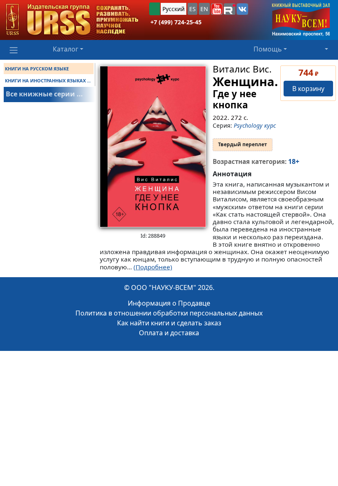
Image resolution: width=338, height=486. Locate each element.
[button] (217, 9)
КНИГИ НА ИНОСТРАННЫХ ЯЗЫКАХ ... (48, 80)
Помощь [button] (268, 49)
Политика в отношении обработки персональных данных (169, 313)
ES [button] (192, 9)
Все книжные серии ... (44, 93)
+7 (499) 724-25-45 (176, 22)
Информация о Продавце (169, 303)
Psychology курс (255, 125)
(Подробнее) (153, 267)
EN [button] (204, 9)
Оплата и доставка (169, 332)
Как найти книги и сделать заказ (169, 322)
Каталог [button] (65, 49)
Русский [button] (173, 9)
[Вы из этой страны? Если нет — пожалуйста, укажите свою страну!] (154, 8)
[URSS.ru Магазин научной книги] (72, 20)
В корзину (308, 88)
